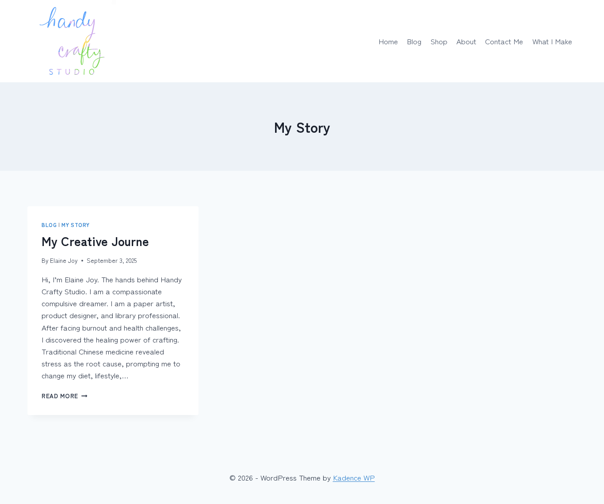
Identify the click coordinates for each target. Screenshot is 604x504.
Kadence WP (354, 477)
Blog (414, 40)
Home (388, 40)
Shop (439, 40)
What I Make (552, 40)
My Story (75, 224)
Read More (65, 395)
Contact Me (504, 40)
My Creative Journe (95, 241)
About (466, 40)
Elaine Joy (64, 260)
